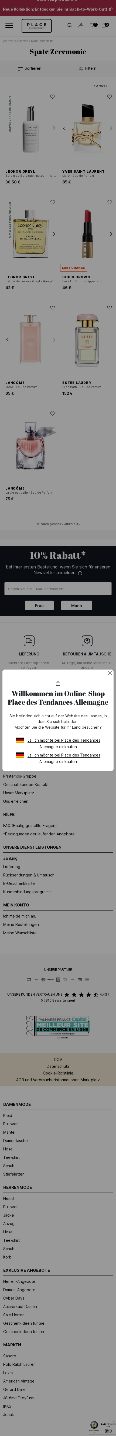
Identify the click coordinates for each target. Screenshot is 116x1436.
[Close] (110, 673)
